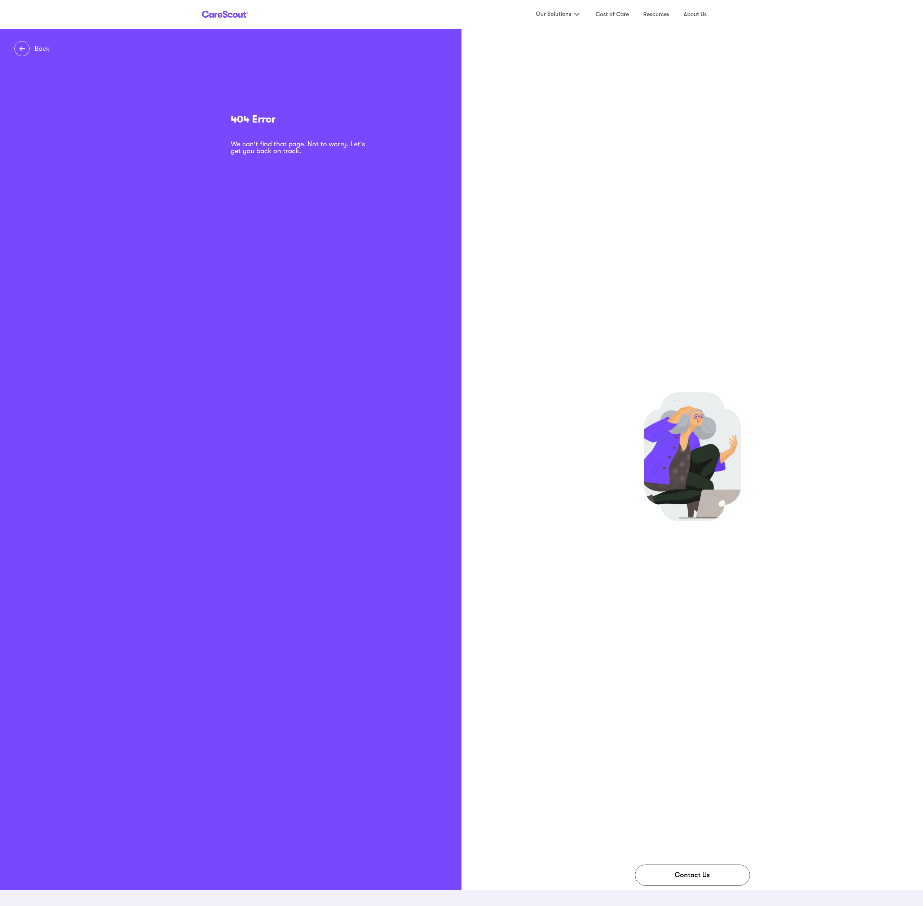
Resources (656, 14)
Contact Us (692, 875)
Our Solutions (553, 14)
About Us (695, 14)
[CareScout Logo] (225, 14)
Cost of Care (612, 14)
